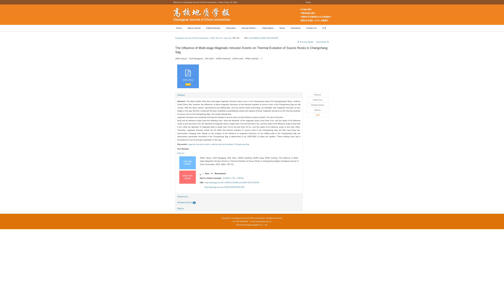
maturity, (214, 144)
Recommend (220, 173)
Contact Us (311, 28)
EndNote (226, 178)
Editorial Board (213, 28)
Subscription (268, 28)
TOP (318, 115)
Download (295, 28)
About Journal (194, 28)
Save (207, 173)
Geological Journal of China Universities (191, 38)
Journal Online (248, 28)
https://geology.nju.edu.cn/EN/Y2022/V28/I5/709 (224, 187)
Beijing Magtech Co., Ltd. (257, 225)
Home (179, 28)
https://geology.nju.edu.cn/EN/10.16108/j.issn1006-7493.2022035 (232, 182)
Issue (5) (227, 38)
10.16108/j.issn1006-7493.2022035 (263, 38)
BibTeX (241, 178)
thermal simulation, (226, 144)
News (282, 28)
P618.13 (180, 153)
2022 (213, 38)
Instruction (231, 28)
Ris (234, 178)
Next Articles (321, 42)
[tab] (238, 95)
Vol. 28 (219, 38)
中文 (324, 28)
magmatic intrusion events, (199, 144)
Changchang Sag (242, 144)
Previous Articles (306, 42)
